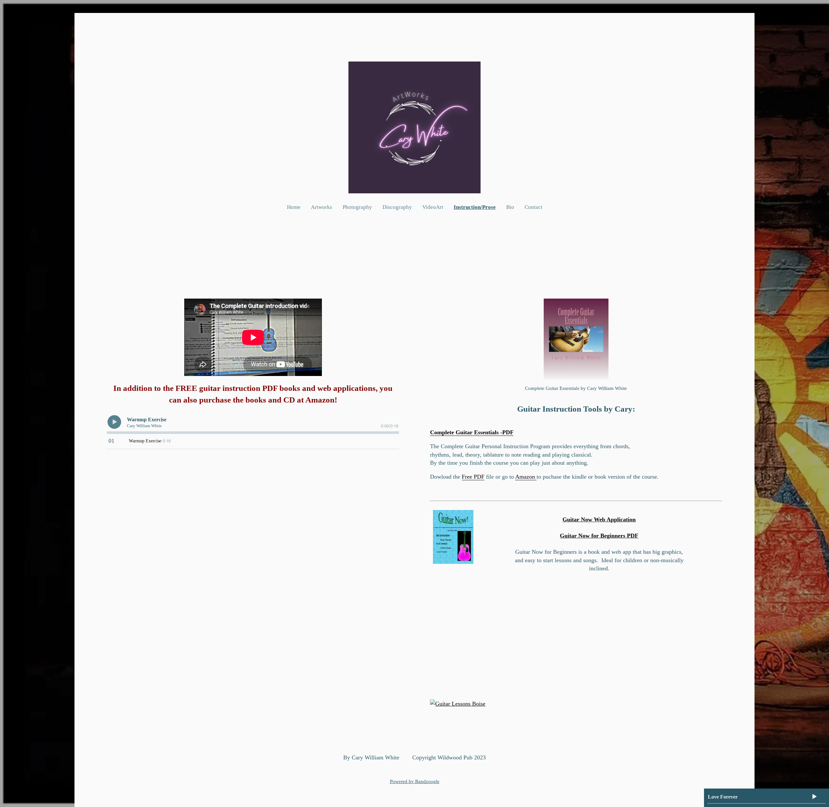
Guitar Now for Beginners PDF (599, 535)
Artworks (321, 207)
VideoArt (432, 207)
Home (294, 207)
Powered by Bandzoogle (414, 781)
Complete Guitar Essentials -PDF (472, 432)
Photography (357, 207)
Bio (510, 207)
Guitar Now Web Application (599, 519)
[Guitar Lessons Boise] (457, 703)
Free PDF (473, 476)
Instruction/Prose (475, 207)
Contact (533, 207)
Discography (397, 207)
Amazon (526, 476)
